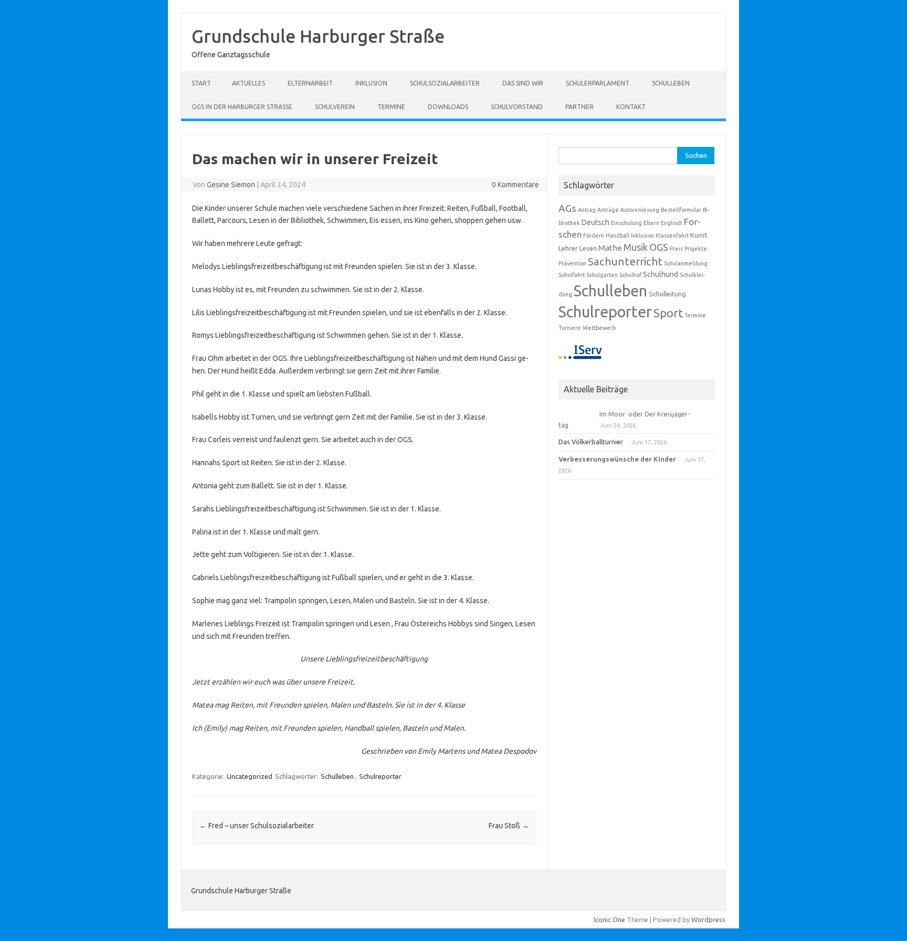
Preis (676, 248)
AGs (567, 208)
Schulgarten (602, 275)
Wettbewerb (599, 328)
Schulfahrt (571, 275)
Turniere (569, 328)
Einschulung (626, 223)
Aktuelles (248, 83)
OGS (658, 247)
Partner (579, 106)
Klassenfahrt (672, 235)
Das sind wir (522, 83)
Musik (636, 247)
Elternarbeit (310, 83)
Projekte (695, 248)
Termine (391, 106)
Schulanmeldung (686, 263)
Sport (668, 312)
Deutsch (595, 222)
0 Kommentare (515, 184)
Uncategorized (249, 776)
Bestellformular (681, 210)
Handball (617, 235)
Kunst (699, 235)
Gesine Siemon (231, 184)
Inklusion (371, 83)
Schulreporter (380, 776)
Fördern (593, 235)
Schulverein (335, 106)
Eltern (651, 223)
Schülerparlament (597, 83)
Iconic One (609, 919)
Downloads (448, 106)
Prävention (572, 263)
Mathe (610, 247)
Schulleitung (667, 293)
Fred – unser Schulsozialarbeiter (256, 825)
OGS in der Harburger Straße (242, 106)
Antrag (587, 210)
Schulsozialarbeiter (445, 83)
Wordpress (708, 919)
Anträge (608, 210)
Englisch (671, 223)
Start (201, 83)
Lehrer (568, 248)
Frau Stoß (509, 825)
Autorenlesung (639, 210)
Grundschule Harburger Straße (318, 36)
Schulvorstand (517, 106)
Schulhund (660, 274)
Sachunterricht (625, 261)
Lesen (588, 248)
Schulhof (630, 275)
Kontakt (631, 106)
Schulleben (671, 83)
